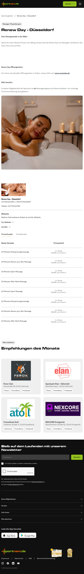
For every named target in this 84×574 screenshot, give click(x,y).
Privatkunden (21, 234)
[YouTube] (18, 563)
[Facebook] (8, 563)
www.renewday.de (62, 73)
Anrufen (4, 227)
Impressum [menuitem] (5, 558)
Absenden (76, 457)
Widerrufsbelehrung (13, 484)
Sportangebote (7, 16)
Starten (68, 4)
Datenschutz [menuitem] (19, 558)
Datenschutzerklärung (37, 482)
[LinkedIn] (13, 563)
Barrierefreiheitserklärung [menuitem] (46, 558)
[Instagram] (2, 563)
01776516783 (14, 206)
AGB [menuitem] (30, 558)
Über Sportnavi (6, 519)
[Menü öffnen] (80, 4)
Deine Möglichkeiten (8, 499)
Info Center (5, 512)
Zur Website (6, 222)
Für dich (4, 506)
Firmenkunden (7, 234)
